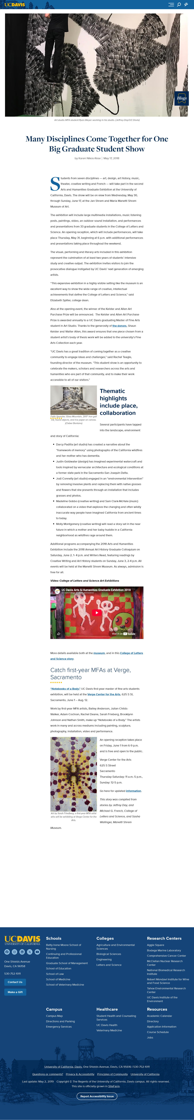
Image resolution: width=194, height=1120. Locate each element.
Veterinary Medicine (109, 1030)
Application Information (161, 1027)
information (133, 791)
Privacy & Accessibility (80, 1074)
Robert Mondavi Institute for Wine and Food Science (168, 981)
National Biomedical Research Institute (166, 972)
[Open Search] (179, 4)
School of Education (58, 968)
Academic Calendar (159, 1016)
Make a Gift (15, 992)
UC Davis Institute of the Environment (162, 999)
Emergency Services (59, 1027)
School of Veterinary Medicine (65, 985)
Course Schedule (158, 1032)
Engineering (104, 959)
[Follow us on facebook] (7, 952)
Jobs (150, 1037)
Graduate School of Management (67, 963)
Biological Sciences (108, 954)
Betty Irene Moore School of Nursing (63, 947)
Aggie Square (155, 945)
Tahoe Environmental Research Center (166, 990)
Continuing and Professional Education (64, 956)
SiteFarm (114, 1086)
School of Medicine (58, 979)
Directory (153, 1021)
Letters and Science (108, 965)
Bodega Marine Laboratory (164, 950)
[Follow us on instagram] (14, 952)
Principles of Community (112, 1074)
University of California (145, 1074)
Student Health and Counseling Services (116, 1018)
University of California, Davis (63, 1067)
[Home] (22, 940)
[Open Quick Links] (186, 4)
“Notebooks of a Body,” (65, 689)
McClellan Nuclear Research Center (165, 963)
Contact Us (15, 982)
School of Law (55, 974)
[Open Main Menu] (171, 4)
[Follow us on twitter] (29, 952)
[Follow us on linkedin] (22, 952)
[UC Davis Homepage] (14, 4)
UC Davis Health (106, 1025)
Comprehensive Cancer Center (166, 956)
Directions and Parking (60, 1021)
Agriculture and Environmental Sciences (115, 947)
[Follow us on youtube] (37, 952)
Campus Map (54, 1016)
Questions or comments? (47, 1074)
